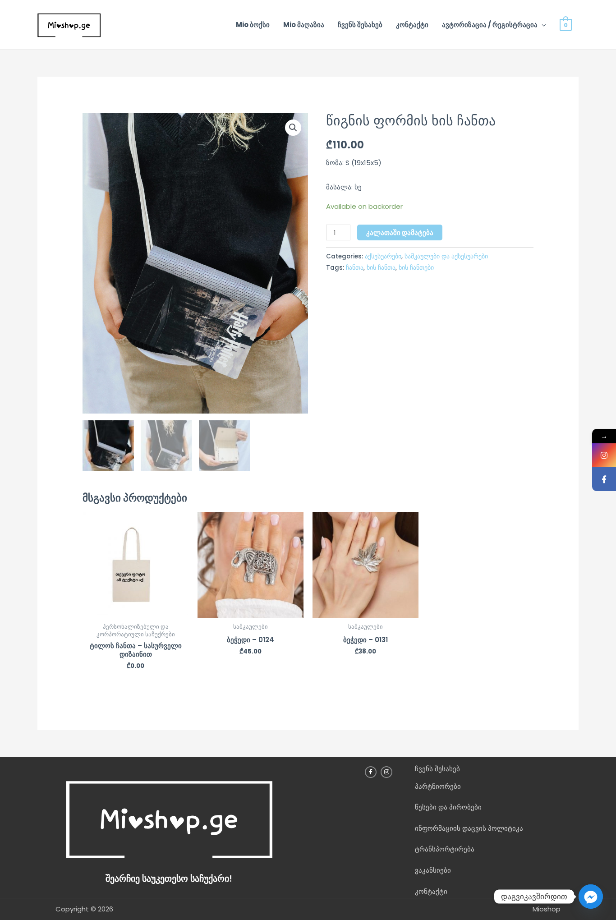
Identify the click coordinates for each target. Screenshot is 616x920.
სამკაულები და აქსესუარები (446, 256)
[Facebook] (604, 479)
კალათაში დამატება (399, 232)
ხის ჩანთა (381, 267)
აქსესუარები (383, 256)
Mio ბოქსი (253, 24)
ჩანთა (354, 267)
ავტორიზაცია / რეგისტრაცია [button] (490, 24)
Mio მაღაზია (303, 24)
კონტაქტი (412, 24)
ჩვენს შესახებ (360, 24)
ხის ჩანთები (416, 267)
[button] (293, 128)
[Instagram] (604, 455)
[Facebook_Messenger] (591, 896)
